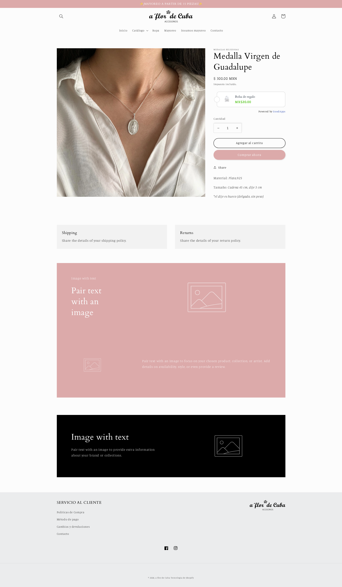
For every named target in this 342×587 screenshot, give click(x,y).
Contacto (63, 533)
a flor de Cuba (162, 578)
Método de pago (68, 519)
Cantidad (219, 118)
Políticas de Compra (71, 512)
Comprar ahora (249, 155)
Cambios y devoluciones (73, 526)
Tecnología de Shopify (182, 578)
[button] (61, 16)
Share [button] (222, 167)
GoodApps (279, 111)
